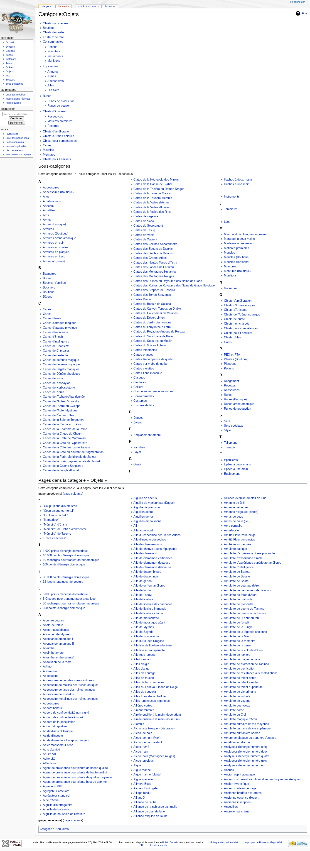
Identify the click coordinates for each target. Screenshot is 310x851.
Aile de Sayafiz (143, 631)
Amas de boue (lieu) (237, 521)
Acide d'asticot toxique (58, 731)
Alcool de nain (142, 733)
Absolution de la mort (57, 662)
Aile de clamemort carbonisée (152, 558)
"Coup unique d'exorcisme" (60, 506)
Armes (51, 76)
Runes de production (60, 101)
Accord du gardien (55, 726)
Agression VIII (52, 786)
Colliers (138, 387)
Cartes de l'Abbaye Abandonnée (64, 396)
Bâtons (47, 296)
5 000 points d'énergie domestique (65, 594)
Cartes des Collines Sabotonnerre (155, 244)
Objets (9, 71)
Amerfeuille (231, 530)
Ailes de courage (144, 673)
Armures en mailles (55, 247)
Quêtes (10, 67)
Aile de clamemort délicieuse (152, 567)
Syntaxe (10, 46)
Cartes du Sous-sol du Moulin (152, 340)
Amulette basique (235, 548)
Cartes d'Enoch (53, 336)
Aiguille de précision (146, 507)
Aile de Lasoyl (142, 595)
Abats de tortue (53, 625)
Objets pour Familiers (57, 159)
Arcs (46, 215)
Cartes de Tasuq (144, 230)
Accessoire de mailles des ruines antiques (70, 685)
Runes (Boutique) (235, 399)
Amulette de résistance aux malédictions (251, 673)
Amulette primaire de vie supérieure (247, 728)
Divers (137, 422)
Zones (9, 55)
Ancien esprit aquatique (239, 774)
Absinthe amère (53, 652)
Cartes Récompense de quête (152, 359)
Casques (139, 377)
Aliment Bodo (142, 783)
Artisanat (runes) (54, 261)
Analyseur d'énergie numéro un (244, 765)
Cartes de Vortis (144, 235)
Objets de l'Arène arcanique (242, 314)
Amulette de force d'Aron (240, 595)
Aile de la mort (143, 590)
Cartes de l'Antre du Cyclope (61, 406)
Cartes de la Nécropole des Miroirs (156, 179)
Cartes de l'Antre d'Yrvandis (61, 401)
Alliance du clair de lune (149, 811)
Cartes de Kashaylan (56, 383)
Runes (47, 96)
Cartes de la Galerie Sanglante (63, 465)
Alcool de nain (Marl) (146, 737)
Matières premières (60, 121)
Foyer (137, 452)
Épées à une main (236, 469)
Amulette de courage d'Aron (242, 585)
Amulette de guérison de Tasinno (245, 613)
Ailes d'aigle (141, 664)
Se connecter (297, 1)
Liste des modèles (16, 94)
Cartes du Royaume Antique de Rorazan (159, 331)
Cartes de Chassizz (56, 346)
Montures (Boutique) (237, 271)
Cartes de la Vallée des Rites (152, 211)
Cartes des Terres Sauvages (152, 294)
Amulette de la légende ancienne (245, 631)
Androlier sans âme (236, 811)
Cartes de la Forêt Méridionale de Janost (69, 456)
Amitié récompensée (237, 544)
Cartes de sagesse (145, 216)
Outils (228, 342)
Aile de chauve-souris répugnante (155, 548)
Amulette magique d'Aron (240, 719)
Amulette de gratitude (238, 599)
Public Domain (170, 842)
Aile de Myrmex (143, 627)
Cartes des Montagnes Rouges (153, 276)
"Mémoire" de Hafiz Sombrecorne (65, 529)
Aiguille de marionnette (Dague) (154, 502)
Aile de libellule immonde (149, 608)
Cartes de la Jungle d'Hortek (61, 470)
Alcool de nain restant (147, 742)
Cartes (47, 145)
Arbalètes (49, 210)
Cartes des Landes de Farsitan (153, 267)
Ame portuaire (233, 525)
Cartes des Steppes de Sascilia (154, 290)
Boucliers (49, 287)
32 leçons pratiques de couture (63, 581)
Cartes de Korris (53, 392)
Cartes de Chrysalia (56, 350)
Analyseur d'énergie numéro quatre (246, 756)
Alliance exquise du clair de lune (245, 498)
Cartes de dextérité (55, 355)
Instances (11, 59)
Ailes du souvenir (144, 691)
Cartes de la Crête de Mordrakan (64, 438)
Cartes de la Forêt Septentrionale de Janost (71, 461)
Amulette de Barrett (237, 571)
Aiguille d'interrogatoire (57, 805)
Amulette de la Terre (237, 645)
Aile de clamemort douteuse (151, 562)
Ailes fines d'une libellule (149, 696)
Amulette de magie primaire (242, 659)
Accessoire (50, 675)
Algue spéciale (143, 779)
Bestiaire (10, 79)
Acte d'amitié (51, 749)
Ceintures (139, 382)
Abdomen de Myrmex (57, 634)
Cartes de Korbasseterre (59, 387)
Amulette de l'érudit (236, 622)
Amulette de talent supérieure (243, 687)
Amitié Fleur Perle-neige (240, 535)
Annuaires (62, 829)
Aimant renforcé (143, 710)
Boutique (48, 27)
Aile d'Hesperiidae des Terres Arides (157, 535)
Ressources (55, 116)
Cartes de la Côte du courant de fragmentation (73, 452)
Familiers (139, 447)
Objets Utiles (232, 337)
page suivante (73, 493)
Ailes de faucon (143, 678)
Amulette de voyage (237, 700)
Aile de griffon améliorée (149, 585)
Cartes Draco (142, 299)
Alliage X (139, 797)
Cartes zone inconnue (147, 373)
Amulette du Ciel (235, 714)
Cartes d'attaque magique (59, 323)
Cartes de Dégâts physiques (61, 373)
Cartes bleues (52, 318)
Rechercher (8, 109)
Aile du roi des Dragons (148, 641)
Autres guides (13, 102)
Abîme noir (50, 671)
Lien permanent (14, 150)
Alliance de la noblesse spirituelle (155, 806)
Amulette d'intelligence (238, 567)
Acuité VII (49, 754)
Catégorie (46, 829)
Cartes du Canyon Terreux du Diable (157, 308)
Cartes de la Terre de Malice (151, 193)
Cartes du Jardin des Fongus (152, 322)
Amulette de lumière (237, 654)
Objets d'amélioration (56, 131)
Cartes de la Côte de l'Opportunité (65, 443)
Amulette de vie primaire (240, 691)
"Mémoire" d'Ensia (55, 524)
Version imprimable (16, 146)
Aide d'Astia (51, 800)
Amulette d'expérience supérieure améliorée (252, 562)
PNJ (8, 75)
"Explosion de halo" (56, 515)
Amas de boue (233, 516)
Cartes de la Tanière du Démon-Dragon (158, 189)
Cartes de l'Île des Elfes (58, 415)
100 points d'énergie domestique (64, 564)
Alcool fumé (141, 746)
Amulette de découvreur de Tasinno (247, 590)
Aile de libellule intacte (148, 613)
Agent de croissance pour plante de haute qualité (75, 772)
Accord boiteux (53, 708)
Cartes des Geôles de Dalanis (153, 253)
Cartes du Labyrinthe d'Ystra (152, 327)
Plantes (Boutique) (236, 359)
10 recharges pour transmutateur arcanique (71, 560)
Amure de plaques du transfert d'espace (250, 737)
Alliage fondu (141, 793)
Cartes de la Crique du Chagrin (63, 433)
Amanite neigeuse (236, 507)
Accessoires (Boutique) (58, 192)
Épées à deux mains (237, 464)
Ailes (50, 85)
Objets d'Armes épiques (58, 136)
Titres (9, 63)
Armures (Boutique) (55, 233)
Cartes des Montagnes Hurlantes (155, 271)
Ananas (229, 770)
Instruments (55, 56)
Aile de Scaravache (146, 636)
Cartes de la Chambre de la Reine (65, 429)
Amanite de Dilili (234, 502)
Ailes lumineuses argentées (151, 700)
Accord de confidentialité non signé (66, 712)
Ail (135, 525)
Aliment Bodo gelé (145, 788)
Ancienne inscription (237, 802)
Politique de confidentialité (224, 842)
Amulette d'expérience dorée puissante (249, 553)
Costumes (140, 400)
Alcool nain (140, 751)
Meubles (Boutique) (236, 257)
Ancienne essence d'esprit (241, 797)
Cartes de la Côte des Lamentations (66, 447)
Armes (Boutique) (54, 224)
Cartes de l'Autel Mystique (60, 410)
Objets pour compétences (60, 140)
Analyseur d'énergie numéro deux (246, 751)
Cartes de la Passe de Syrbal (152, 184)
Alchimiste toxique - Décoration (154, 728)
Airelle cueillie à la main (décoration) (157, 714)
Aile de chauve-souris (147, 544)
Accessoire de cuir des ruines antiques (68, 680)
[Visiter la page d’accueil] (17, 17)
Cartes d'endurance (55, 332)
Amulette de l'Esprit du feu (241, 618)
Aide (304, 13)
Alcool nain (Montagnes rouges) (154, 756)
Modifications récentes (18, 98)
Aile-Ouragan (141, 659)
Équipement (51, 66)
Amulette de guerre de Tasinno (244, 608)
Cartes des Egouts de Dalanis (153, 248)
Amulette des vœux (237, 705)
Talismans (230, 442)
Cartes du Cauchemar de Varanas (155, 313)
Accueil (10, 42)
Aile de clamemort (145, 553)
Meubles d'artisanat (236, 262)
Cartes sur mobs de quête (150, 363)
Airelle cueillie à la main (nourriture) (156, 719)
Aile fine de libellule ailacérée (152, 645)
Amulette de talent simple (241, 682)
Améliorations (52, 201)
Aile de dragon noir (145, 576)
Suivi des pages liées (17, 138)
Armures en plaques (56, 252)
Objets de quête (53, 32)
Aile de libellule (143, 599)
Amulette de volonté (237, 696)
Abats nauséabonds (56, 629)
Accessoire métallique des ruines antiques (70, 698)
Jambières (231, 209)
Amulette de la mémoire (239, 641)
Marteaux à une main (238, 243)
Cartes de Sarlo (143, 221)
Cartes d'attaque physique (60, 327)
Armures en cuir (53, 242)
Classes (10, 50)
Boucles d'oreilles (54, 282)
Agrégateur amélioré (56, 791)
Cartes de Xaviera (145, 239)
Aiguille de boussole (56, 809)
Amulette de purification (239, 668)
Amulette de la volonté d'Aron (243, 650)
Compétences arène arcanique (153, 391)
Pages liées (12, 133)
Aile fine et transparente (149, 650)
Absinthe (48, 648)
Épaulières (231, 460)
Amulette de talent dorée (240, 678)
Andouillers (231, 806)
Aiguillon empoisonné (147, 521)
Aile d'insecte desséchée (149, 539)
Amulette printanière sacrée (242, 733)
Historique (110, 6)
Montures (49, 154)
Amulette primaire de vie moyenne (246, 724)
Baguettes (49, 273)
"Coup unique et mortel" (58, 510)
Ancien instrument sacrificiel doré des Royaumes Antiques (262, 779)
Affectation (50, 763)
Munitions (53, 60)
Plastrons (230, 363)
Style (227, 430)
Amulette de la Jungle (238, 627)
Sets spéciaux (233, 425)
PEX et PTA (232, 354)
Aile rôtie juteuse (144, 654)
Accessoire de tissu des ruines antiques (69, 689)
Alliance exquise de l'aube (150, 816)
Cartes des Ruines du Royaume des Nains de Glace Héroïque (174, 285)
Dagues (138, 417)
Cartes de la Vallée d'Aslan (151, 202)
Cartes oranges (143, 354)
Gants (137, 464)
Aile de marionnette (146, 618)
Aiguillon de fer (143, 516)
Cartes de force (53, 378)
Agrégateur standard (56, 795)
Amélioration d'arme (237, 742)
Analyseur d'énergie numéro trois (245, 760)
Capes (47, 309)
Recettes (53, 125)
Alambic (138, 724)
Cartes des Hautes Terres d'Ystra (155, 262)
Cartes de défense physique (61, 364)
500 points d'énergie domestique (64, 608)
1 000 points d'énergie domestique (65, 551)
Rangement (231, 381)
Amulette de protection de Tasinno (246, 664)
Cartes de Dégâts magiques (61, 369)
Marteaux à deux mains (239, 238)
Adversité (49, 758)
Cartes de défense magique (61, 360)
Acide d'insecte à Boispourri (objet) (66, 740)
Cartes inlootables (145, 350)
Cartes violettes (143, 368)
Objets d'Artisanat (54, 111)
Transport (230, 447)
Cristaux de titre (53, 37)
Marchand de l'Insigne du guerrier (245, 234)
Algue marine (142, 770)
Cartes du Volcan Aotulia (149, 345)
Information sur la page (18, 154)
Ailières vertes (142, 705)
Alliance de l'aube (144, 802)
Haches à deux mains (238, 179)
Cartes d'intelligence (56, 341)
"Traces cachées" (54, 538)
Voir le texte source (88, 6)
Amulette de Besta (236, 581)
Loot (227, 221)
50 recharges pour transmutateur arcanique (71, 603)
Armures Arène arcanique (59, 238)
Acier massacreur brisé (58, 745)
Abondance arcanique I (58, 639)
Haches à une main (236, 184)
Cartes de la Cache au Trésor (62, 424)
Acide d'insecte (53, 735)
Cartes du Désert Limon (149, 317)
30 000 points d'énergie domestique (66, 577)
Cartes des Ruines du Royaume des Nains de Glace (167, 281)
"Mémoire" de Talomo (57, 533)
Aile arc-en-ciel (143, 530)
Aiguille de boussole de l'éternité (64, 814)
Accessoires (55, 81)
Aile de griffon (142, 581)
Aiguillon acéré (143, 512)
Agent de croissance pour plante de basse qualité (75, 768)
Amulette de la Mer (236, 636)
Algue (137, 765)
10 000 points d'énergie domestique (66, 555)
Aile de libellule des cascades (152, 604)
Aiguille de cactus (145, 498)
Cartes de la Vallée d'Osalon (151, 207)
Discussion (63, 6)
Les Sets (53, 90)
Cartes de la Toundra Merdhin (152, 198)
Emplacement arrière (147, 435)
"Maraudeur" (51, 519)
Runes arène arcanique (239, 404)
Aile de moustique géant (149, 622)
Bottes (47, 278)
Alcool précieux (143, 760)
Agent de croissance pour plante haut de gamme (75, 781)
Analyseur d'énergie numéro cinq (245, 746)
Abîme (47, 666)
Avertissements (158, 845)
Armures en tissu (54, 256)
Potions (52, 47)
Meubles (48, 150)
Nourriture (53, 51)
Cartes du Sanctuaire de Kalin (153, 336)
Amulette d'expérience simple (243, 558)
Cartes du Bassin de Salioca (152, 304)
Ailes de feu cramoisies (148, 682)
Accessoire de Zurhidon (58, 694)
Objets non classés (55, 23)
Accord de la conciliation (59, 722)
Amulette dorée (234, 710)
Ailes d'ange (141, 668)
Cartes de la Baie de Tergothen (63, 419)
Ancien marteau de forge (240, 788)
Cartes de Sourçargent (148, 225)
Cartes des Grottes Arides (150, 257)
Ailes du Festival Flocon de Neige (155, 687)
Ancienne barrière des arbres (243, 793)
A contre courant (53, 620)
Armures (53, 71)
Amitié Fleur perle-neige (239, 539)
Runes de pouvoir (58, 105)
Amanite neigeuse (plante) (241, 512)
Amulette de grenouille (238, 604)
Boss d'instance (14, 83)
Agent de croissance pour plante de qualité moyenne (77, 777)
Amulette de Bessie (237, 576)
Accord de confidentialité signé (63, 717)
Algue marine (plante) (147, 774)
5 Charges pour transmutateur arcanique (69, 598)
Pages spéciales (15, 142)
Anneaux (48, 206)
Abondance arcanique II (58, 643)
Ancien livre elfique (236, 783)
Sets (227, 421)
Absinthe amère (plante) (58, 657)
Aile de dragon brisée (147, 571)
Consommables (53, 41)
